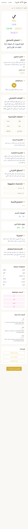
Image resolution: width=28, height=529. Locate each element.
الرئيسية (10, 2)
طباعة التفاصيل (14, 361)
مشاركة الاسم (14, 357)
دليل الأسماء (4, 2)
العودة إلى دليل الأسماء (14, 369)
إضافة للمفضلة (14, 353)
